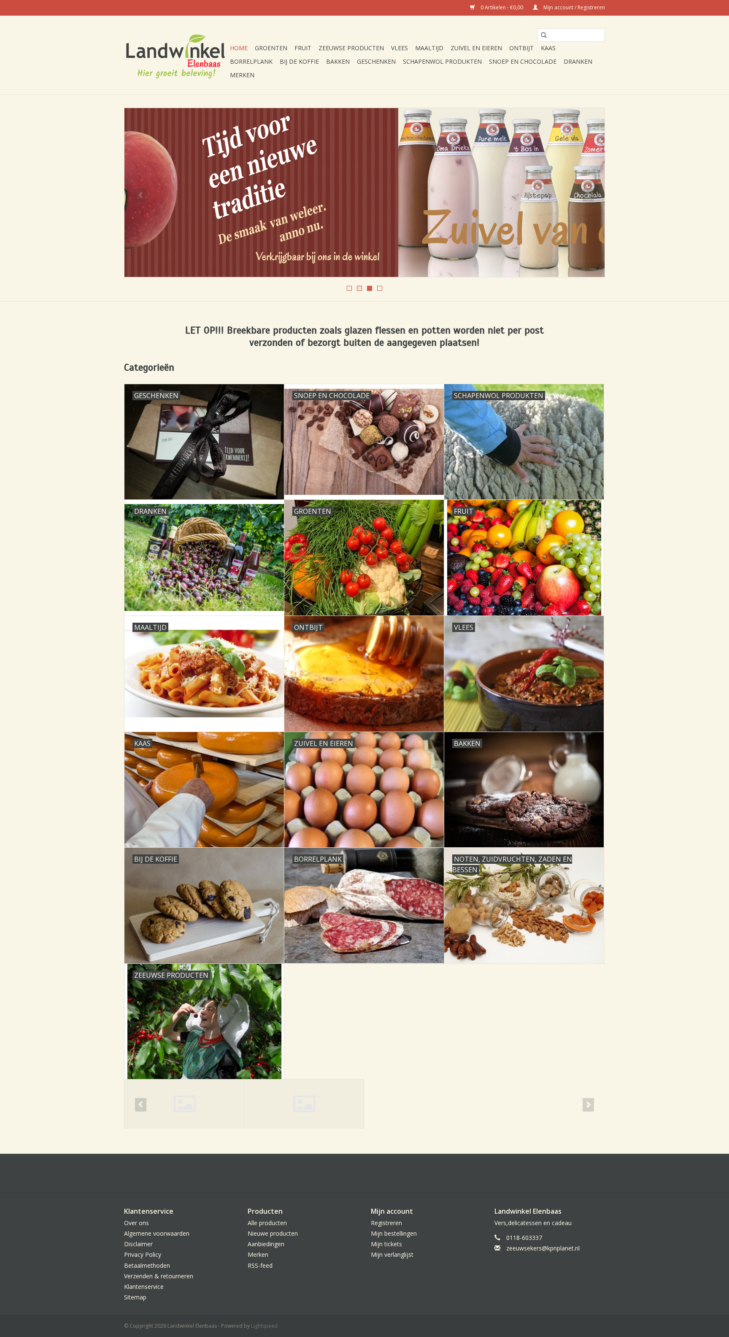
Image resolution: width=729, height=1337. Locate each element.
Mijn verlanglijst (392, 1254)
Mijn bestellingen (394, 1233)
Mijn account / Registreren (573, 7)
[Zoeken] (543, 35)
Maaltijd (429, 48)
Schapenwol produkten (442, 61)
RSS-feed (260, 1265)
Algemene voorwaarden (156, 1233)
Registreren (386, 1223)
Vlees (399, 48)
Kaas (548, 48)
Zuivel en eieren (476, 48)
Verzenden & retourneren (158, 1276)
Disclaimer (138, 1244)
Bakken (338, 61)
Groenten (271, 48)
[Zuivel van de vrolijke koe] (364, 192)
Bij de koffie (299, 61)
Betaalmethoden (147, 1265)
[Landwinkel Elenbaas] (175, 55)
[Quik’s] (304, 1103)
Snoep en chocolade (522, 61)
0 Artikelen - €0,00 (501, 7)
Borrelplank (251, 61)
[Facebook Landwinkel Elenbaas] (364, 1173)
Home (239, 48)
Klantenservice (144, 1287)
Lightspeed (264, 1325)
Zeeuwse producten (351, 48)
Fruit (302, 48)
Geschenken (376, 61)
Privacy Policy (142, 1254)
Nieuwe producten (273, 1233)
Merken (242, 75)
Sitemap (135, 1297)
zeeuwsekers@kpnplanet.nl (543, 1248)
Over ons (136, 1223)
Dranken (578, 61)
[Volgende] (588, 195)
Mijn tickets (386, 1244)
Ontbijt (521, 48)
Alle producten (267, 1223)
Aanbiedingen (266, 1244)
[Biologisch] (184, 1103)
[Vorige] (140, 195)
